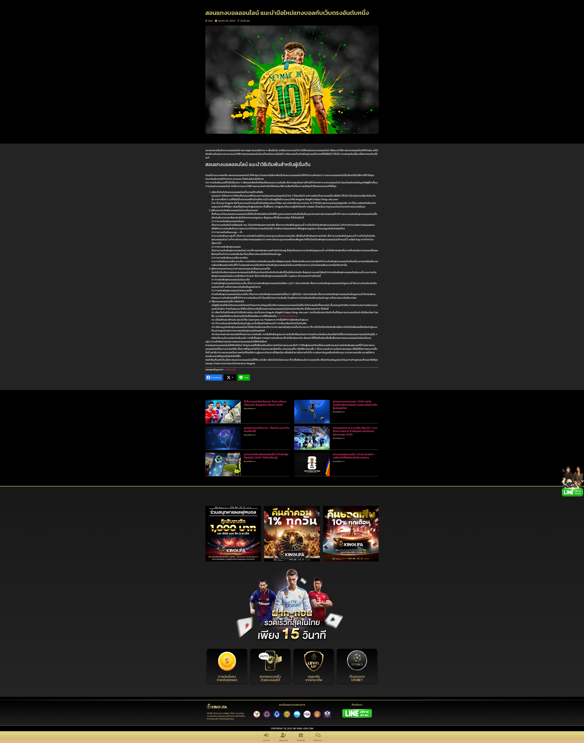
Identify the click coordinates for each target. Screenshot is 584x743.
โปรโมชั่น (301, 740)
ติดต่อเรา (318, 740)
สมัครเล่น (283, 740)
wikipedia (230, 369)
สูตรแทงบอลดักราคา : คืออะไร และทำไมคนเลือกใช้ (266, 429)
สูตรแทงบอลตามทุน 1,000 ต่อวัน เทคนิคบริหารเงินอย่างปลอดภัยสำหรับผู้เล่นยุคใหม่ (355, 404)
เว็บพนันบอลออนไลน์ (287, 316)
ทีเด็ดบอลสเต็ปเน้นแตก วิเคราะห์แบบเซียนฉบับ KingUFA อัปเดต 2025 (265, 403)
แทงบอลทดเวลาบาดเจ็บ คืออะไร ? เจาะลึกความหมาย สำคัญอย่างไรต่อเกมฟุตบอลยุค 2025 (355, 431)
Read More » (250, 408)
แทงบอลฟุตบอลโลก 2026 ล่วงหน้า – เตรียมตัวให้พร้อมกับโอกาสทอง (354, 456)
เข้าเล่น (266, 740)
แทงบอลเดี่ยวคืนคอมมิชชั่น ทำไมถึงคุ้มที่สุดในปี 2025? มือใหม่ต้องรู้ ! (266, 456)
